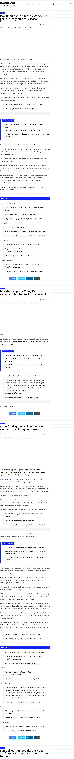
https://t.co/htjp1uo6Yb (13, 675)
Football (33, 4)
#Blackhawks (17, 380)
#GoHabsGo (23, 232)
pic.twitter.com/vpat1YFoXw (37, 232)
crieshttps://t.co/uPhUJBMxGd (34, 726)
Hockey (28, 4)
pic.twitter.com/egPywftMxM (14, 251)
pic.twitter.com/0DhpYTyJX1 (26, 214)
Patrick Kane (6, 625)
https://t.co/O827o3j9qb (13, 659)
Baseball (39, 4)
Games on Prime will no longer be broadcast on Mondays (23, 355)
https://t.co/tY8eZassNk (12, 267)
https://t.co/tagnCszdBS (18, 698)
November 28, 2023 (30, 109)
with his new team (25, 625)
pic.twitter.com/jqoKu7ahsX (14, 393)
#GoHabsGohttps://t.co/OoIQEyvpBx (22, 521)
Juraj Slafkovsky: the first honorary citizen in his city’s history (25, 548)
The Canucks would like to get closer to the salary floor (23, 130)
